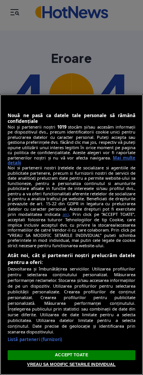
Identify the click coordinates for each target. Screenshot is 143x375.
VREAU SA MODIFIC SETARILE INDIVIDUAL (71, 364)
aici (66, 214)
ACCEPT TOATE (71, 354)
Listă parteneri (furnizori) (35, 339)
